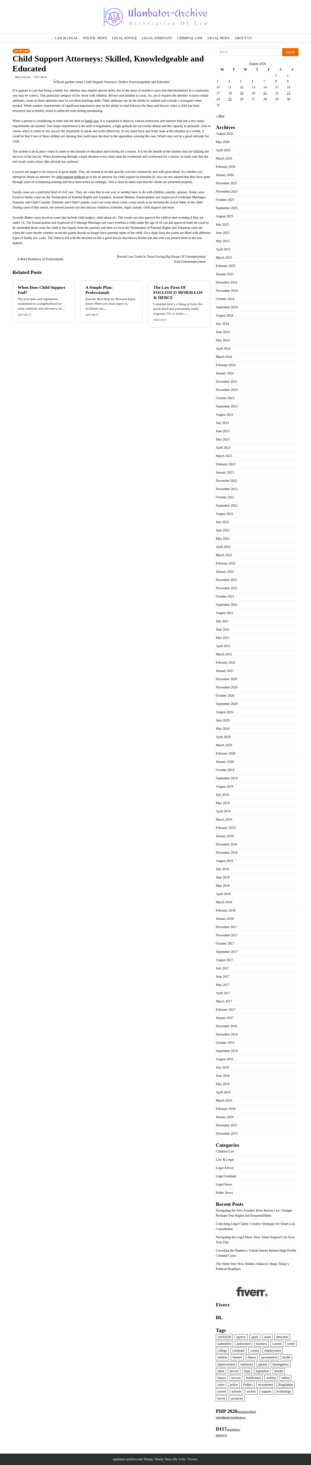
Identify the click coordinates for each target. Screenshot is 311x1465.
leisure (278, 1371)
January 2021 (225, 671)
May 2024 (223, 340)
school (221, 1391)
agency (241, 1337)
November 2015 (227, 1133)
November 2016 (227, 1034)
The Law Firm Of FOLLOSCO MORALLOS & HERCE (177, 292)
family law (92, 121)
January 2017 (225, 1018)
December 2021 (226, 580)
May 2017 (223, 985)
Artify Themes (187, 1459)
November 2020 (227, 687)
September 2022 (227, 505)
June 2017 (223, 976)
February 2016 (225, 1109)
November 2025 (227, 191)
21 (265, 93)
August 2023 (224, 414)
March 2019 (224, 819)
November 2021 (227, 588)
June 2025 (223, 233)
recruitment (265, 1384)
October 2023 (225, 398)
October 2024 (225, 299)
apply (255, 1337)
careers (277, 1343)
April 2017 (223, 993)
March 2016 (224, 1100)
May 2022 (223, 538)
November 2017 (227, 935)
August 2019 (224, 786)
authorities (224, 1343)
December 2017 (226, 927)
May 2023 (223, 439)
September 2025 (227, 208)
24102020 (224, 1337)
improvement (226, 1364)
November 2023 (227, 390)
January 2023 (225, 472)
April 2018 (223, 894)
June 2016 (223, 1075)
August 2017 (224, 960)
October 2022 (225, 497)
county (254, 1350)
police (234, 1384)
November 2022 (227, 489)
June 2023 (223, 431)
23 (288, 93)
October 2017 (225, 943)
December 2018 (226, 844)
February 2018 (225, 910)
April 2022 (223, 547)
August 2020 (224, 712)
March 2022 (224, 555)
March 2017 (224, 1001)
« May (220, 116)
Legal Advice (124, 38)
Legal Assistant (157, 38)
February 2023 (225, 464)
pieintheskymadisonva (230, 1417)
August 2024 (224, 315)
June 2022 (223, 530)
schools (236, 1391)
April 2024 (223, 348)
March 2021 (224, 654)
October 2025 (225, 200)
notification (253, 1378)
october (271, 1378)
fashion (222, 1357)
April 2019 (223, 811)
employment (272, 1350)
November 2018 (227, 852)
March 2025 (224, 257)
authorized (243, 1343)
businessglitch (246, 1412)
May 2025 (223, 241)
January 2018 (225, 918)
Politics (248, 1384)
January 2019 (225, 836)
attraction (282, 1337)
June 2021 (223, 629)
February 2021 (225, 662)
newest (236, 1378)
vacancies (236, 1398)
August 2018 (224, 861)
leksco (221, 1378)
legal (247, 1371)
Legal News (218, 38)
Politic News (95, 38)
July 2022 (222, 522)
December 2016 (226, 1026)
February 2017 (225, 1009)
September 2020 (227, 704)
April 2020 (223, 737)
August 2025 (224, 216)
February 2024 (225, 365)
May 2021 (223, 637)
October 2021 (225, 596)
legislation (262, 1371)
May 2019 (223, 803)
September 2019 (227, 778)
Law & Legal (66, 38)
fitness (252, 1357)
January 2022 (225, 571)
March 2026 (224, 158)
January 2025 (225, 274)
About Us (243, 38)
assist (267, 1337)
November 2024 (227, 290)
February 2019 (225, 828)
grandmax (233, 1429)
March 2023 (224, 456)
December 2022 (226, 480)
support (266, 1391)
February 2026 (225, 166)
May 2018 (223, 885)
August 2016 (224, 1059)
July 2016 (222, 1067)
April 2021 (223, 646)
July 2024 (222, 323)
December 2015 (226, 1125)
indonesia (246, 1364)
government (269, 1357)
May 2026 (223, 142)
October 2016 (225, 1042)
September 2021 (227, 604)
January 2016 (225, 1117)
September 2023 (227, 406)
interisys (221, 1435)
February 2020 (225, 753)
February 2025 (225, 266)
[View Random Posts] (15, 17)
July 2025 (222, 224)
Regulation (285, 1384)
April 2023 (223, 447)
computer (238, 1350)
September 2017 (227, 952)
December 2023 (226, 381)
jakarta (262, 1364)
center (291, 1343)
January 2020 (225, 761)
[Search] (25, 17)
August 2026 (224, 133)
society (251, 1391)
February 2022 (225, 563)
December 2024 (226, 282)
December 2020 (226, 679)
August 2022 (224, 514)
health (286, 1357)
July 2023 (222, 423)
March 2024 (224, 357)
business (261, 1343)
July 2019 (222, 794)
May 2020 (223, 728)
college (222, 1350)
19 (241, 93)
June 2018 (223, 877)
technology (284, 1391)
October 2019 (225, 770)
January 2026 (225, 175)
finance (237, 1357)
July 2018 (222, 869)
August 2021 (224, 613)
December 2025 (226, 183)
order (220, 1384)
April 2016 (223, 1092)
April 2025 (223, 249)
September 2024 (227, 307)
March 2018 (224, 902)
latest (220, 1371)
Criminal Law (189, 38)
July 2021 (222, 621)
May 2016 (223, 1084)
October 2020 (225, 695)
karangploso (280, 1364)
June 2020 (223, 720)
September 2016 (227, 1051)
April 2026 (223, 150)
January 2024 (225, 373)
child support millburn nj (72, 177)
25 (230, 99)
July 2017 (222, 968)
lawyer (234, 1371)
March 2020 (224, 745)
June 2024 (223, 332)
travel (221, 1398)
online (285, 1378)
